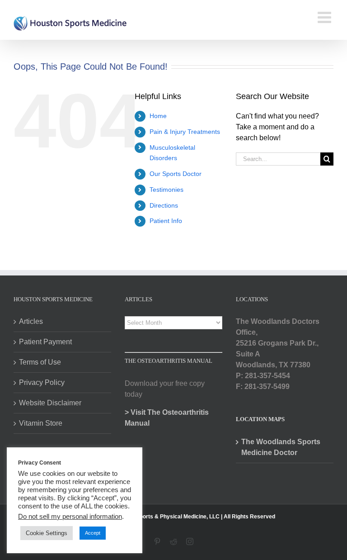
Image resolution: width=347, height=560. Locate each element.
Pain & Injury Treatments (185, 131)
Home (158, 115)
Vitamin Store (40, 423)
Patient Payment (45, 342)
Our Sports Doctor (176, 173)
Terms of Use (40, 362)
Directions (164, 205)
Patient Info (166, 220)
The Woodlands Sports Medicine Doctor (280, 447)
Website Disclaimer (50, 403)
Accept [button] (92, 533)
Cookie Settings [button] (46, 533)
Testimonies (166, 189)
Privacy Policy (42, 382)
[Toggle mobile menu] (325, 17)
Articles (31, 321)
